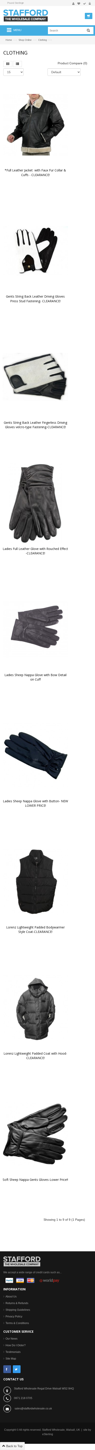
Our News (11, 1338)
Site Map (11, 1358)
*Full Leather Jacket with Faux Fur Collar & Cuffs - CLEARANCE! (36, 172)
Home (9, 40)
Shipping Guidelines (18, 1309)
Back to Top (14, 1446)
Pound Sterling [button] (15, 3)
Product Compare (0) (72, 63)
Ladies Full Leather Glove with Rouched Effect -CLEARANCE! (36, 551)
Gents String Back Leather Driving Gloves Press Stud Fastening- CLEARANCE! (36, 298)
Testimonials (13, 1352)
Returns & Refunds (17, 1303)
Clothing (42, 40)
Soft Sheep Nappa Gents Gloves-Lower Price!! (35, 1179)
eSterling (47, 1434)
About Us (11, 1296)
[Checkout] (84, 4)
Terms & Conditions (17, 1323)
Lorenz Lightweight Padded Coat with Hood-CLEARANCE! (35, 1055)
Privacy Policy (14, 1316)
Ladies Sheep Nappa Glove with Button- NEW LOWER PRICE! (36, 803)
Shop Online (25, 40)
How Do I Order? (16, 1345)
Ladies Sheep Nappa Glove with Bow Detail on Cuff (35, 677)
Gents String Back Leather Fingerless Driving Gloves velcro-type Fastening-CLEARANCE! (36, 424)
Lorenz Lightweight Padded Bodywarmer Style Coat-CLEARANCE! (36, 929)
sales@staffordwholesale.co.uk (33, 1408)
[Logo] (21, 1261)
